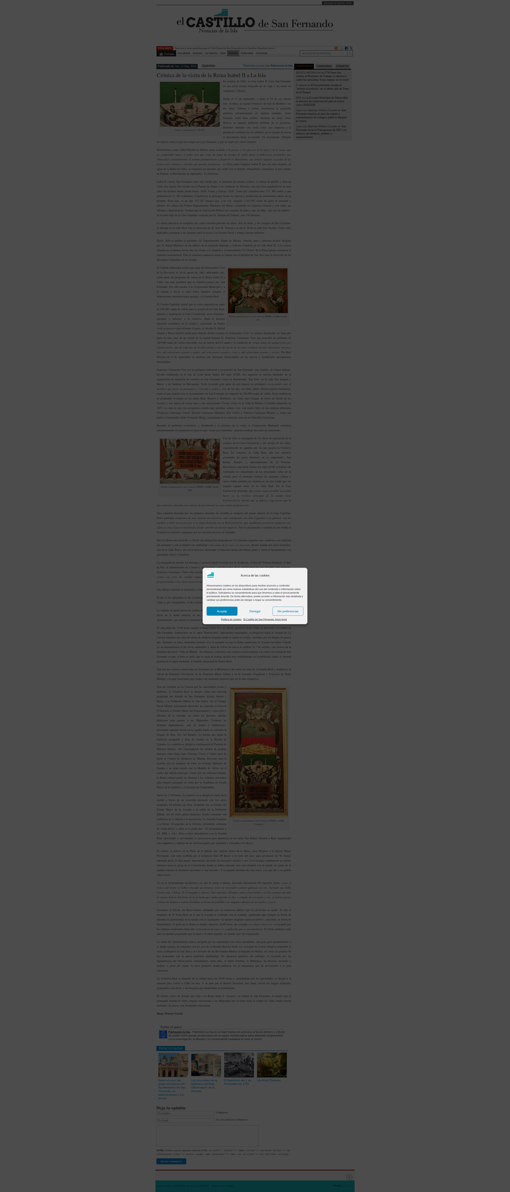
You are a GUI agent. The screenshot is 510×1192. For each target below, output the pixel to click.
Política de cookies (231, 619)
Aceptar (222, 611)
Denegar (255, 611)
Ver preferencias (288, 611)
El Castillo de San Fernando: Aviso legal (265, 619)
